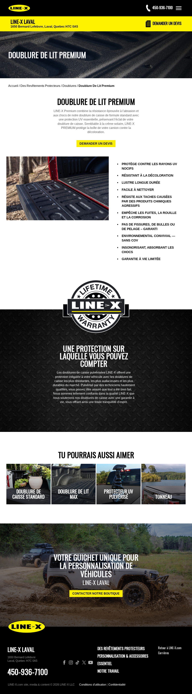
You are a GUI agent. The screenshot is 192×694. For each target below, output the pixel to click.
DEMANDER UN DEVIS (96, 143)
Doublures (69, 85)
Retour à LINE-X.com (170, 648)
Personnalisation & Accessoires (123, 656)
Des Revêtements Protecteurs (40, 85)
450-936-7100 (28, 671)
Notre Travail (108, 671)
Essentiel (105, 663)
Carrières (163, 653)
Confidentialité (116, 684)
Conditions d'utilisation (92, 684)
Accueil (13, 85)
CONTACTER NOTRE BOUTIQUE (96, 593)
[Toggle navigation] (179, 8)
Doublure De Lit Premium (96, 85)
